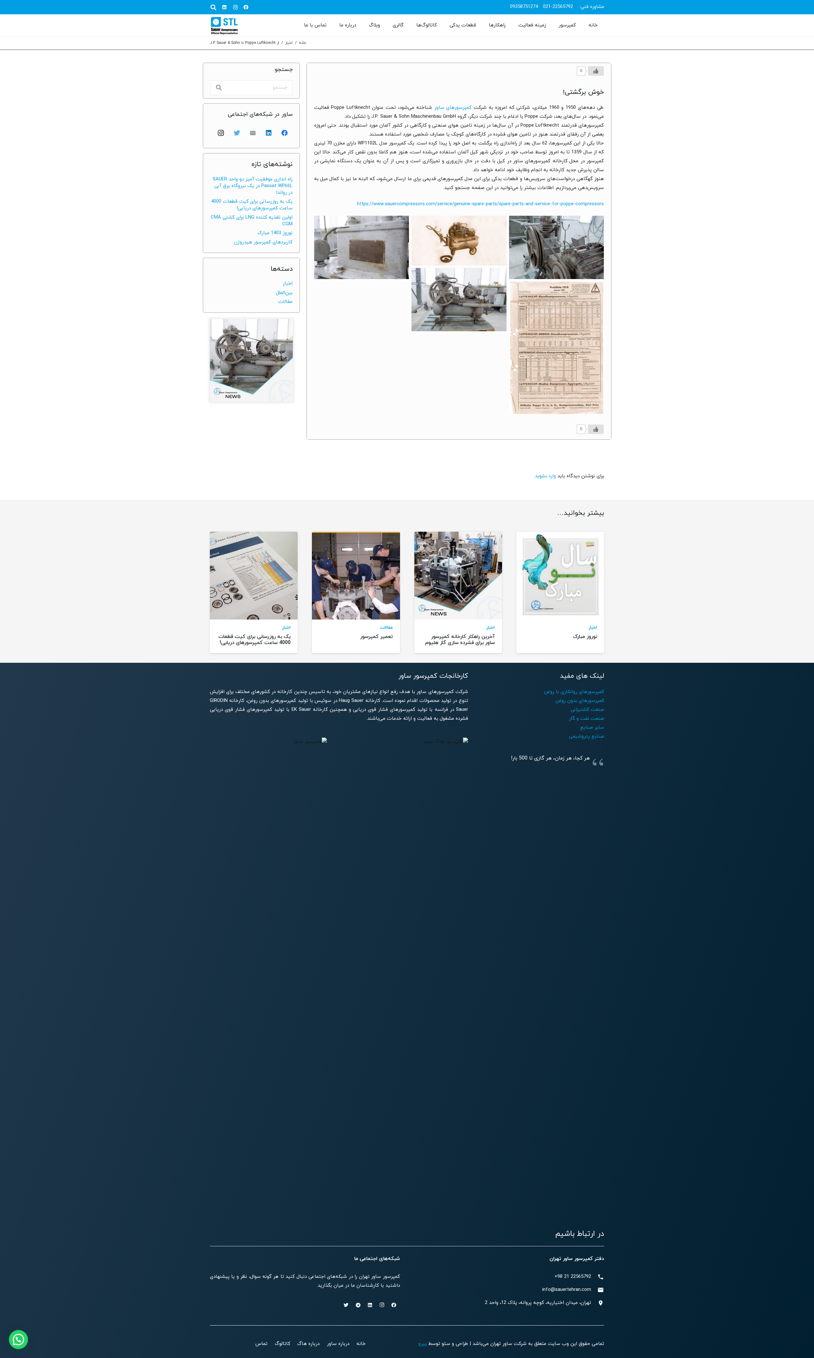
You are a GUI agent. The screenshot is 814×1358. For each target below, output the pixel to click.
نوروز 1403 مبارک (275, 233)
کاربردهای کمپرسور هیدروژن (263, 242)
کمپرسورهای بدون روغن (579, 700)
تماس (261, 1343)
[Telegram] (358, 1305)
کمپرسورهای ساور (453, 107)
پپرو (422, 1343)
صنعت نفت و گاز (586, 718)
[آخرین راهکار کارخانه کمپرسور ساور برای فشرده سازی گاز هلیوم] (458, 592)
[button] (18, 1339)
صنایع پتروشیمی (586, 736)
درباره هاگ (308, 1343)
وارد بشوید (545, 476)
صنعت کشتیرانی (587, 709)
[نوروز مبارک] (560, 592)
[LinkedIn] (224, 7)
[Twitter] (237, 133)
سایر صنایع (592, 727)
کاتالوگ (282, 1343)
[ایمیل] (253, 133)
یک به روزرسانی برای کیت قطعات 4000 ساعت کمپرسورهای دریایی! (252, 205)
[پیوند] (224, 25)
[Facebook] (246, 7)
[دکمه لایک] (596, 71)
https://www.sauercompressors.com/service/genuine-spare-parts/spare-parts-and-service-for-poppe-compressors (480, 204)
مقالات (285, 301)
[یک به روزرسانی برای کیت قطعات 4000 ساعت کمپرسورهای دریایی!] (254, 592)
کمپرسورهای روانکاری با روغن (574, 692)
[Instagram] (235, 7)
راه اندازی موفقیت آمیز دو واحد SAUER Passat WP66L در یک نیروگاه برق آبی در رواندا (253, 186)
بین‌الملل (284, 293)
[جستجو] (213, 7)
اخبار (289, 43)
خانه (302, 43)
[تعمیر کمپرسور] (356, 592)
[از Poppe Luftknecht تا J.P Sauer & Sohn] (556, 247)
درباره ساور (338, 1343)
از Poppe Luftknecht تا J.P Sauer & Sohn (244, 43)
